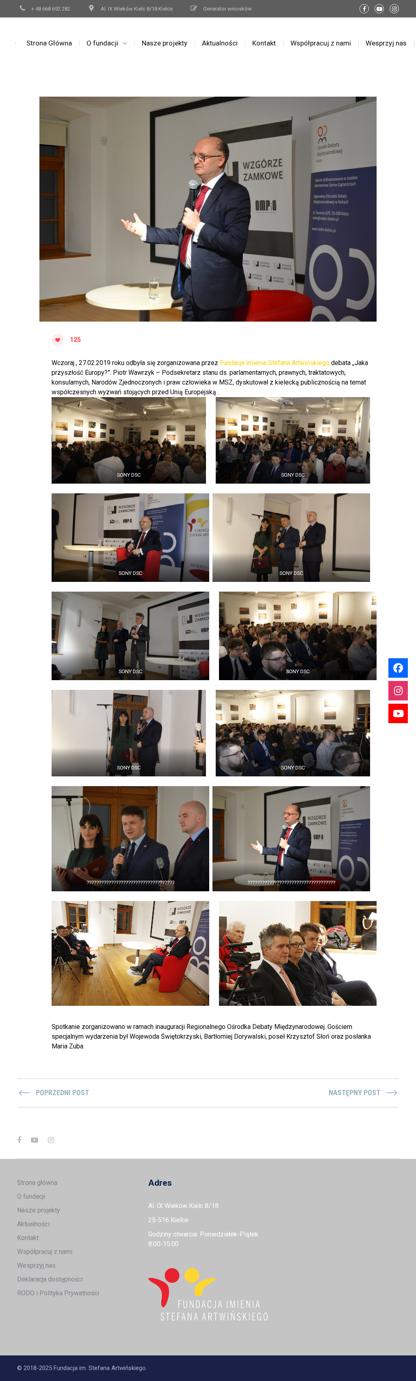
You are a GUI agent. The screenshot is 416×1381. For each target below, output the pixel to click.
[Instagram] (394, 8)
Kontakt (264, 43)
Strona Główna (49, 43)
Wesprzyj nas (386, 43)
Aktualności (220, 43)
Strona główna (37, 1182)
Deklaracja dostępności (50, 1279)
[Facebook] (364, 8)
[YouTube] (379, 8)
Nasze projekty (164, 43)
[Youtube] (398, 713)
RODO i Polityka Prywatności (58, 1293)
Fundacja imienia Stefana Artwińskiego (274, 363)
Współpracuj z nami (320, 43)
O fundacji (102, 43)
